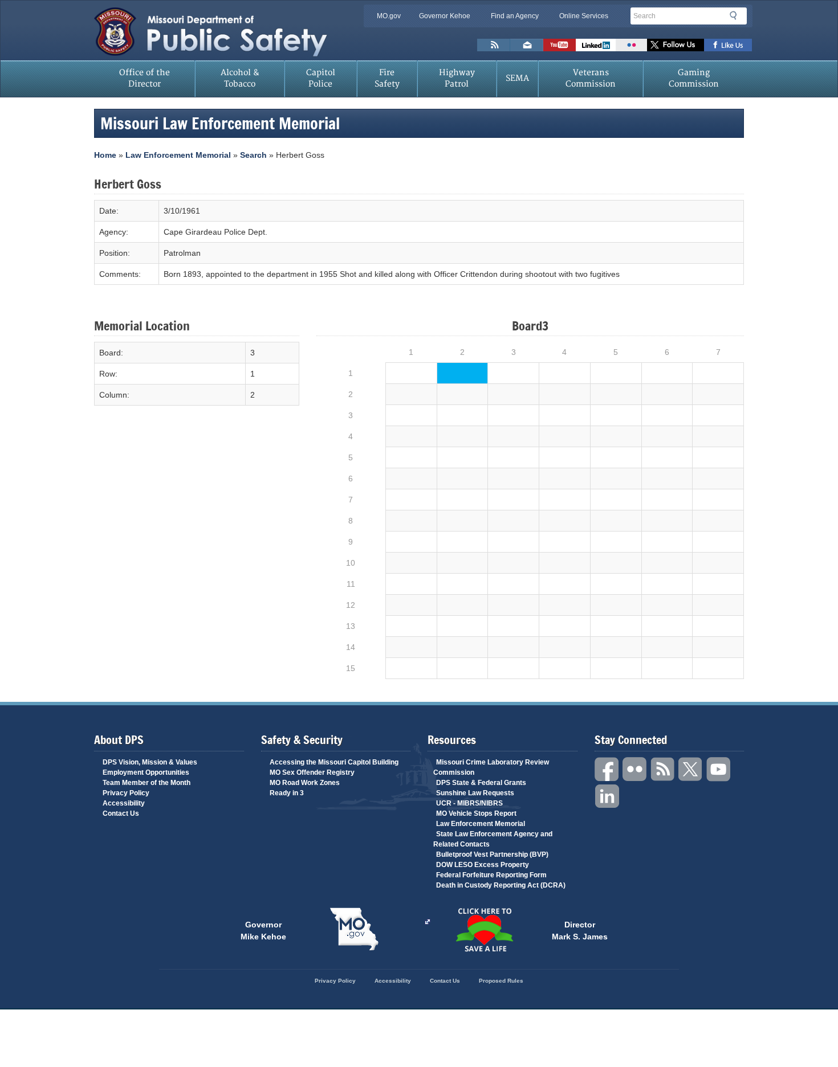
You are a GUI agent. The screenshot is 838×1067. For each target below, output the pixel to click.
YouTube (718, 769)
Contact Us (121, 813)
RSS (663, 769)
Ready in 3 (287, 793)
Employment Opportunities (146, 772)
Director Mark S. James (580, 929)
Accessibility (124, 803)
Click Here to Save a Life (484, 929)
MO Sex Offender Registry (312, 772)
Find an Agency (515, 16)
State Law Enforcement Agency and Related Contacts (492, 839)
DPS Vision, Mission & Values (150, 762)
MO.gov (389, 16)
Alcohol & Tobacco (240, 78)
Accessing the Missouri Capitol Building (334, 762)
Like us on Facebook (728, 45)
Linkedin (607, 796)
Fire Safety (387, 78)
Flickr (631, 45)
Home (105, 155)
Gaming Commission (694, 78)
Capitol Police (320, 78)
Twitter (690, 769)
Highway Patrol (457, 78)
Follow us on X (675, 45)
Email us (526, 45)
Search (736, 15)
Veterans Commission (591, 78)
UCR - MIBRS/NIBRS (469, 803)
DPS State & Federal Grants (481, 783)
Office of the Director (144, 78)
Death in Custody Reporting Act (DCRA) (501, 885)
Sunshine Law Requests (475, 793)
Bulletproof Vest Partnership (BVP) (492, 854)
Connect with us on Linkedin (596, 45)
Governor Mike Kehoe (263, 929)
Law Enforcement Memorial (178, 155)
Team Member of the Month (146, 783)
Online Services (583, 16)
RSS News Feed (493, 45)
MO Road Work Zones (305, 783)
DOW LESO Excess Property (482, 865)
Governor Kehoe (444, 16)
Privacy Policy (126, 793)
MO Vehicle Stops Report (476, 813)
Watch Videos (559, 45)
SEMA (517, 78)
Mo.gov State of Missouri (354, 929)
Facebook (607, 769)
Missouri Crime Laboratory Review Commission (491, 767)
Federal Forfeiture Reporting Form (491, 875)
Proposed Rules (501, 981)
